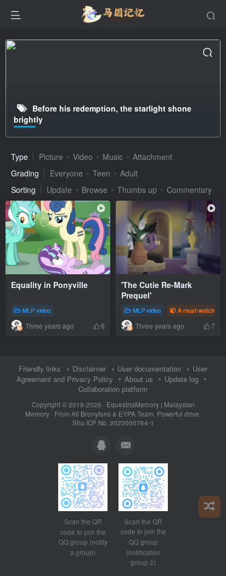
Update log (182, 379)
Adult (129, 173)
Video (83, 156)
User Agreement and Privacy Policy (112, 373)
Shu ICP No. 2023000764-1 (113, 422)
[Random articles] (210, 507)
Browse (95, 189)
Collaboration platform (113, 389)
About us (139, 379)
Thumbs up (137, 189)
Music (113, 156)
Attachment (152, 156)
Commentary (189, 189)
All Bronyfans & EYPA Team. (114, 413)
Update (59, 189)
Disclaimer (89, 368)
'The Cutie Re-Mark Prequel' (156, 290)
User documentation (149, 368)
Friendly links (40, 368)
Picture (51, 156)
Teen (101, 173)
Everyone (66, 173)
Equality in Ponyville (49, 284)
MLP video (36, 310)
